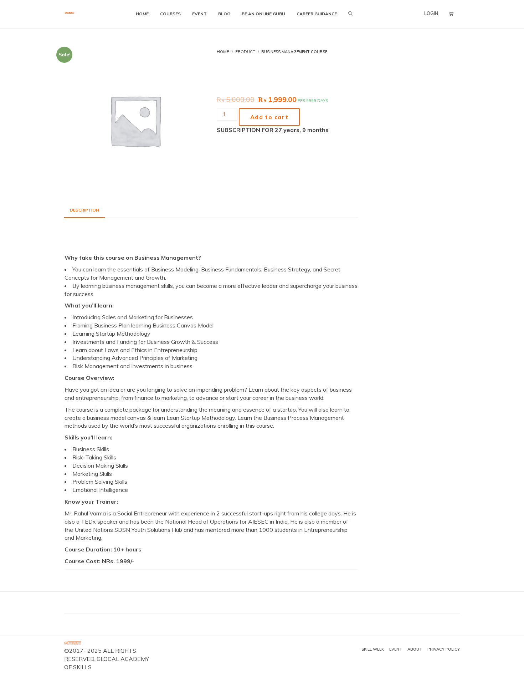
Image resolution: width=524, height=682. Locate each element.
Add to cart (269, 117)
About (414, 649)
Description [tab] (84, 210)
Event (395, 649)
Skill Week (372, 649)
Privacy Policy (443, 649)
